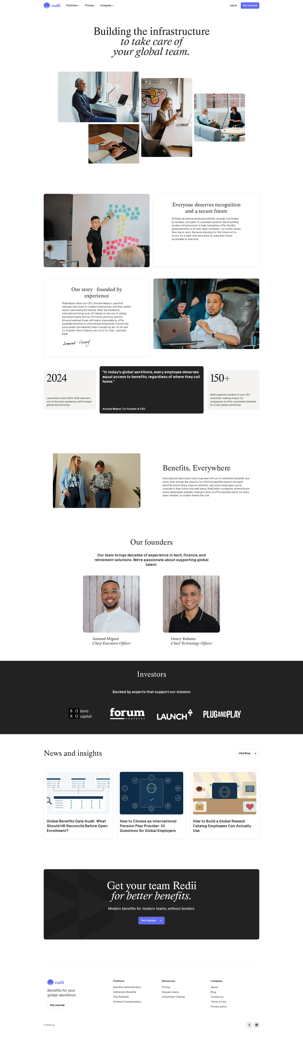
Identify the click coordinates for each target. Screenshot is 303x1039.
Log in (233, 5)
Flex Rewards (121, 996)
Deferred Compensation (127, 1001)
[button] (72, 5)
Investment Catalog (173, 996)
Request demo (170, 992)
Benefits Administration (127, 987)
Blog (213, 992)
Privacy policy (219, 1006)
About (214, 987)
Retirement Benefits (124, 992)
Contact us (217, 996)
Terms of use (218, 1001)
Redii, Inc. (50, 1025)
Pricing (89, 5)
